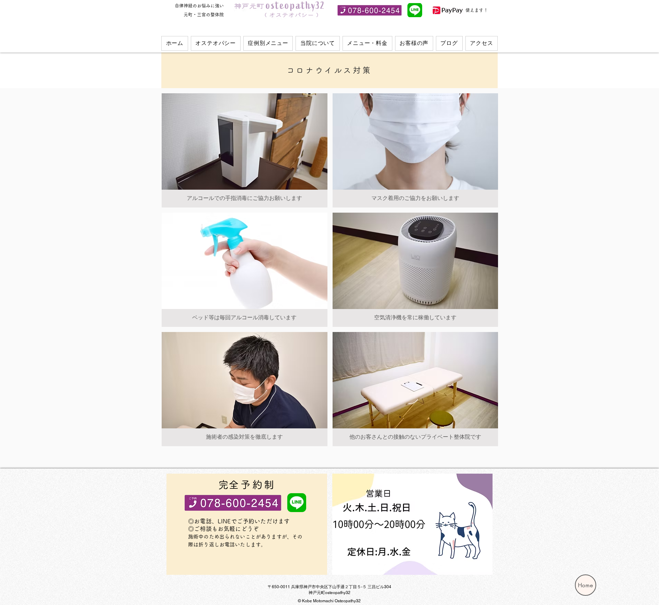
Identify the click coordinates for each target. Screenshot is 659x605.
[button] (216, 43)
